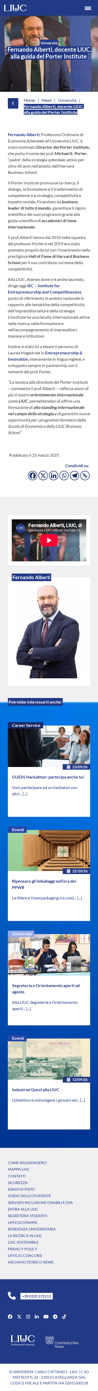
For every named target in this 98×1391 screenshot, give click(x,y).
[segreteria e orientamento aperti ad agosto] (49, 955)
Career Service (26, 725)
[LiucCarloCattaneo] (45, 1316)
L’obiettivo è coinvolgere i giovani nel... (46, 1099)
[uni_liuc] (28, 1316)
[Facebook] (32, 475)
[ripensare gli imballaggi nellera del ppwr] (49, 850)
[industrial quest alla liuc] (49, 1059)
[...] (24, 793)
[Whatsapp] (64, 475)
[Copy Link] (85, 475)
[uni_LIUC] (55, 1316)
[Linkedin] (53, 475)
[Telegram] (74, 475)
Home (29, 100)
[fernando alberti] (49, 631)
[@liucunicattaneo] (64, 1316)
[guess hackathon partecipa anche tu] (49, 746)
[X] (43, 475)
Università (22, 933)
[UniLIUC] (10, 1316)
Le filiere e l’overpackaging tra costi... (44, 897)
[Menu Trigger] (88, 8)
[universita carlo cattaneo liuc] (37, 1316)
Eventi (18, 829)
